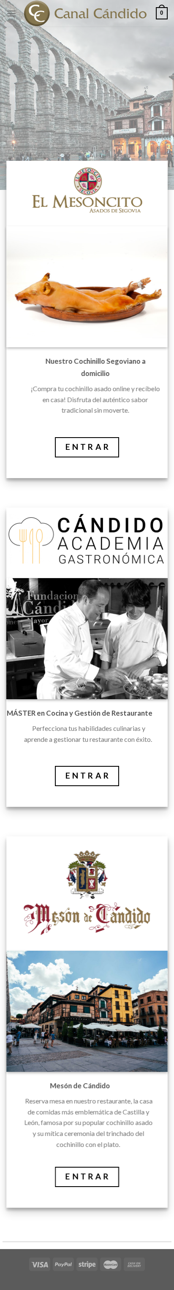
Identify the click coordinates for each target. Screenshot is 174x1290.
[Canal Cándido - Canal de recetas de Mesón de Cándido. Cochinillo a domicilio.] (86, 13)
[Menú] (11, 13)
